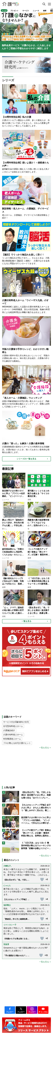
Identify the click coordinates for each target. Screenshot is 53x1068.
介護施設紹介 (9, 730)
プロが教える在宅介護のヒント (17, 743)
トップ (4, 11)
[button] (49, 27)
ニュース (36, 11)
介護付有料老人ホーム (13, 735)
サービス (25, 11)
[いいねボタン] (42, 879)
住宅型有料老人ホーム (13, 726)
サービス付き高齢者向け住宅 (16, 722)
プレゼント (14, 11)
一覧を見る (44, 748)
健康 (44, 11)
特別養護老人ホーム (12, 739)
